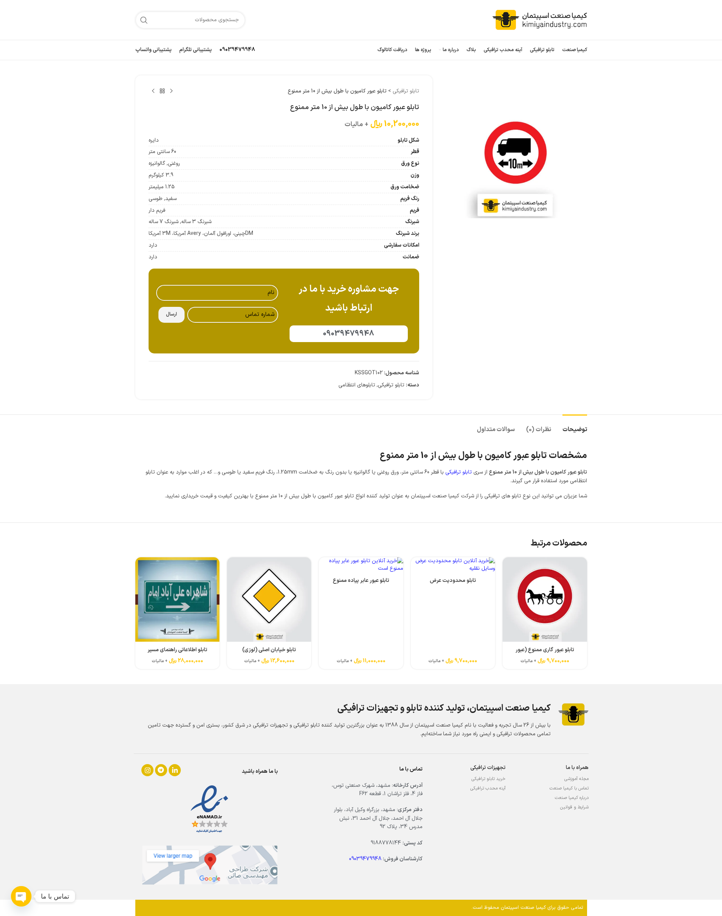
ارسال (171, 314)
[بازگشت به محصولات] (162, 91)
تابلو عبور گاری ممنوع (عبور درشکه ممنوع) (544, 653)
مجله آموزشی (576, 778)
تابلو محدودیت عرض (453, 581)
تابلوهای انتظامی (356, 385)
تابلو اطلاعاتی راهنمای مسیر (177, 650)
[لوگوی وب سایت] (539, 19)
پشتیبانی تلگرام (195, 50)
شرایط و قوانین (574, 807)
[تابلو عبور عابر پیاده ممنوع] (361, 564)
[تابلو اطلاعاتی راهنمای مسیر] (177, 599)
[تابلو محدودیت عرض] (453, 564)
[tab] (574, 426)
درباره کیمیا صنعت (572, 797)
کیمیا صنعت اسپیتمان (523, 907)
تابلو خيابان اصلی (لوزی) (269, 650)
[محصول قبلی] (171, 91)
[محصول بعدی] (153, 91)
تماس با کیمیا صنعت (569, 788)
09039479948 (237, 50)
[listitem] (147, 770)
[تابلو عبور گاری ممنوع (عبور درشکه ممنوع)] (545, 599)
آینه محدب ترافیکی (488, 788)
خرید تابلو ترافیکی (488, 778)
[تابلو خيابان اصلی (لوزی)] (269, 599)
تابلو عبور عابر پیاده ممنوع (361, 581)
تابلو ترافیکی (406, 91)
